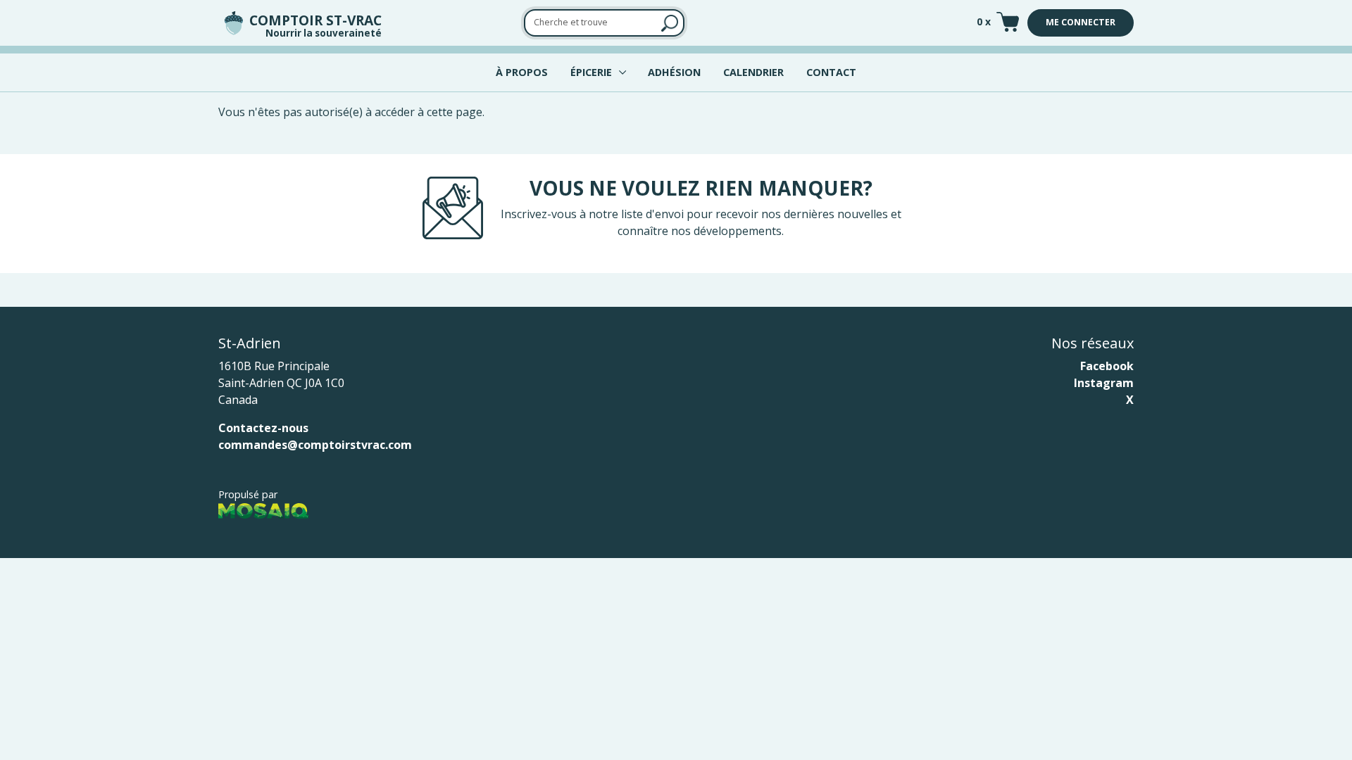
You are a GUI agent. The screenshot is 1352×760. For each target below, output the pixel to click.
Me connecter (1080, 22)
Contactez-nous (263, 428)
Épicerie (591, 72)
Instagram (1104, 383)
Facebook (1107, 366)
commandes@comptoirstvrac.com (315, 444)
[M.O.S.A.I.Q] (263, 510)
